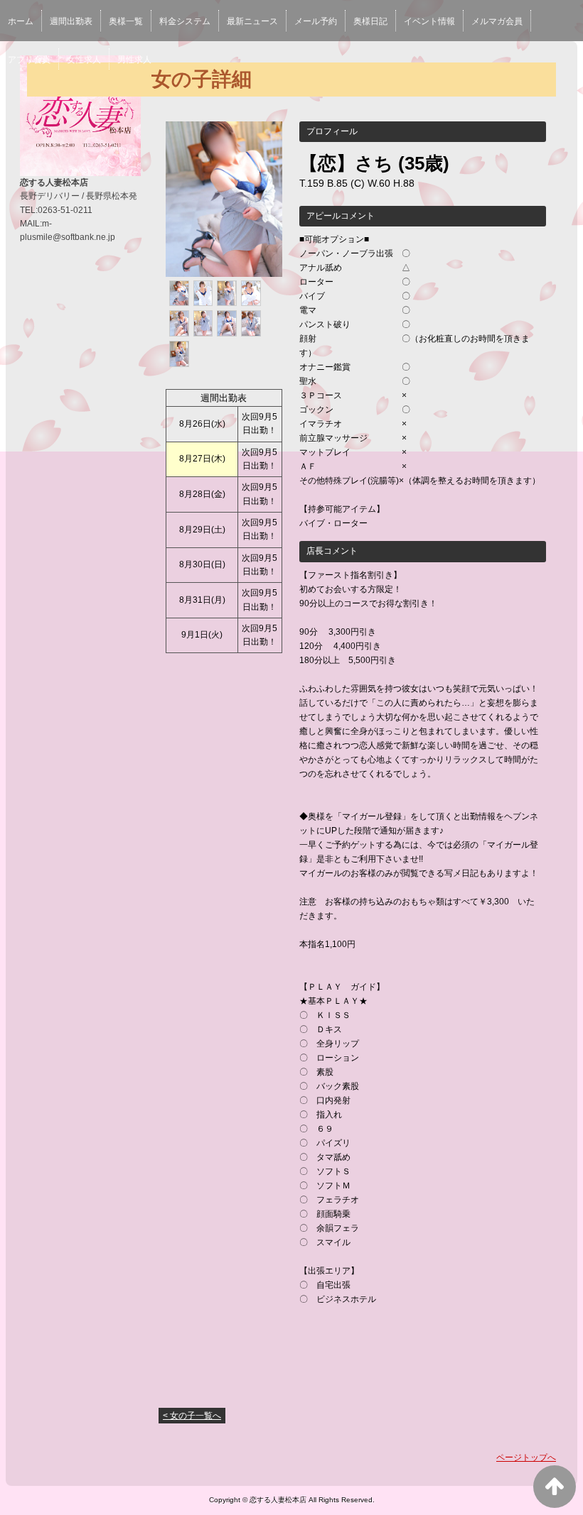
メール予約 (315, 21)
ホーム (20, 21)
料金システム (184, 21)
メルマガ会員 (497, 21)
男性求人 (134, 60)
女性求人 (84, 60)
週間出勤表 (71, 21)
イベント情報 (429, 21)
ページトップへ (526, 1457)
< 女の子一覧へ (192, 1416)
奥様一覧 (126, 21)
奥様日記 (370, 21)
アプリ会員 (29, 60)
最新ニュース (252, 21)
